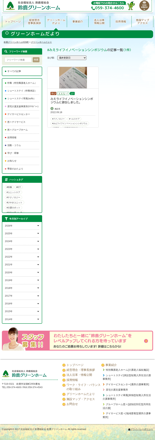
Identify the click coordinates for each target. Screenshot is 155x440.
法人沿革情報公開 (99, 22)
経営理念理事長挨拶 (34, 22)
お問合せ (72, 404)
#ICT (18, 187)
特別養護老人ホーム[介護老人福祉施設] (127, 369)
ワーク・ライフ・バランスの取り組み (84, 387)
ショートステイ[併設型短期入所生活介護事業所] (127, 377)
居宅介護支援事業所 (117, 389)
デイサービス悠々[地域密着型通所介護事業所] (127, 415)
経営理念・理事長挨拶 (81, 369)
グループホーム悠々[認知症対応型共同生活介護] (127, 406)
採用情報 (120, 21)
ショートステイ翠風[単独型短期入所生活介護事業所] (127, 397)
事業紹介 (77, 21)
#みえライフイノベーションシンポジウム (69, 123)
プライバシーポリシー (141, 429)
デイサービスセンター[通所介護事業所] (127, 384)
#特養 (9, 187)
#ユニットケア (13, 192)
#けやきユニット (14, 202)
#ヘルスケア (74, 119)
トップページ (13, 21)
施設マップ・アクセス (81, 399)
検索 (36, 59)
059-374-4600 (14, 387)
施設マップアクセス (142, 22)
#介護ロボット (13, 207)
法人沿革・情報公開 (79, 374)
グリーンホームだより (56, 22)
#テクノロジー (13, 197)
